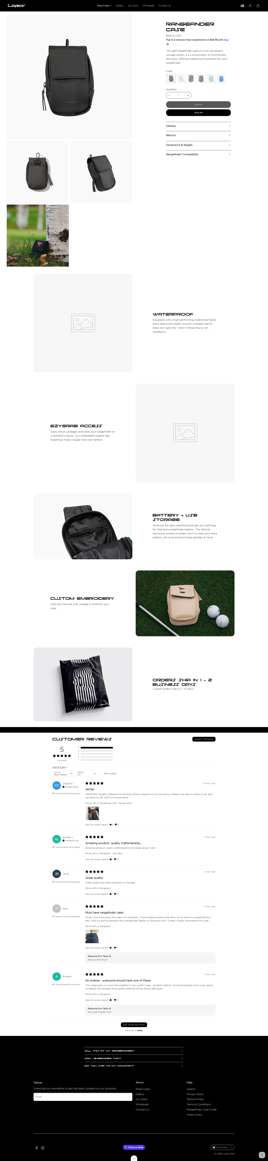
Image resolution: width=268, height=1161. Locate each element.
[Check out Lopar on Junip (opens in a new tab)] (140, 1030)
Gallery (119, 5)
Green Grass (194, 1114)
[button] (258, 5)
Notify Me (198, 112)
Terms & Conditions (199, 1104)
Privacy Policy (195, 1094)
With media (110, 773)
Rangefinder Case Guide (202, 1109)
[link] (250, 5)
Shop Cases (103, 5)
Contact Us (165, 5)
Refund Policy (195, 1099)
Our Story (133, 5)
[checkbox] (110, 773)
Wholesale (148, 5)
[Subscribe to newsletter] (129, 1097)
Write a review (204, 739)
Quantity (171, 89)
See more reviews (134, 1025)
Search (191, 1089)
